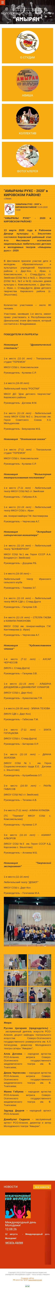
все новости (42, 1186)
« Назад (7, 198)
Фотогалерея (27, 171)
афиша (27, 95)
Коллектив (27, 133)
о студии (27, 57)
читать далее (14, 1242)
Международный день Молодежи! (20, 1224)
